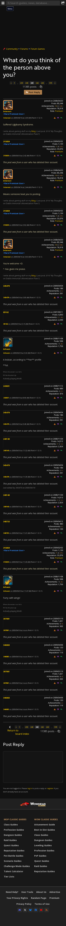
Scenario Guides (12, 860)
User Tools (27, 892)
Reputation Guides (14, 850)
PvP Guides (40, 855)
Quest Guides (11, 845)
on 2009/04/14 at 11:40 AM (19, 506)
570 (50, 83)
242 (37, 83)
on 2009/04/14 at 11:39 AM (19, 477)
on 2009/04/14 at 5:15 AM (18, 324)
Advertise (54, 892)
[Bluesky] (30, 910)
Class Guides (11, 824)
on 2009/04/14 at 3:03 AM (21, 257)
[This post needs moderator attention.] (54, 118)
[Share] (63, 3)
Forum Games (38, 48)
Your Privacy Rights (17, 897)
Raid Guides (10, 840)
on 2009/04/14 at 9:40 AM (19, 424)
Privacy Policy (23, 903)
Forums (24, 48)
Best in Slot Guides (44, 829)
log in (29, 788)
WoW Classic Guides (46, 819)
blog (33, 131)
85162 (6, 312)
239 (21, 83)
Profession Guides (14, 829)
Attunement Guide (44, 824)
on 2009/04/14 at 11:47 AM (20, 591)
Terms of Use (42, 903)
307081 (6, 618)
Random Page (38, 897)
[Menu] (3, 3)
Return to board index (18, 732)
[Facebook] (35, 910)
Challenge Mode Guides (17, 866)
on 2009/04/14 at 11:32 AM (19, 450)
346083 (6, 645)
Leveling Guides (43, 845)
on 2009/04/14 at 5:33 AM (20, 353)
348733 (6, 521)
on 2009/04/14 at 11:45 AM (19, 562)
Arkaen (6, 349)
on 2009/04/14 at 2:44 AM (21, 187)
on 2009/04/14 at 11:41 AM (19, 533)
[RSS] (46, 910)
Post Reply (34, 92)
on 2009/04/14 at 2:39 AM (21, 118)
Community (12, 48)
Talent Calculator (13, 871)
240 (26, 83)
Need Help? (12, 892)
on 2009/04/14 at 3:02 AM (19, 225)
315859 (6, 141)
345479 (6, 286)
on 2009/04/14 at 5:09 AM (19, 297)
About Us (41, 892)
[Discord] (19, 910)
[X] (25, 910)
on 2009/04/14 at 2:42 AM (19, 155)
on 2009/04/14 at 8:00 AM (19, 398)
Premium (59, 111)
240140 (6, 439)
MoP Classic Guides (15, 819)
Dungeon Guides (13, 835)
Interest (7, 111)
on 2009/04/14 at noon (18, 630)
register (50, 788)
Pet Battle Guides (13, 855)
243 (42, 83)
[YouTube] (41, 910)
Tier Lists (9, 876)
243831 (6, 386)
